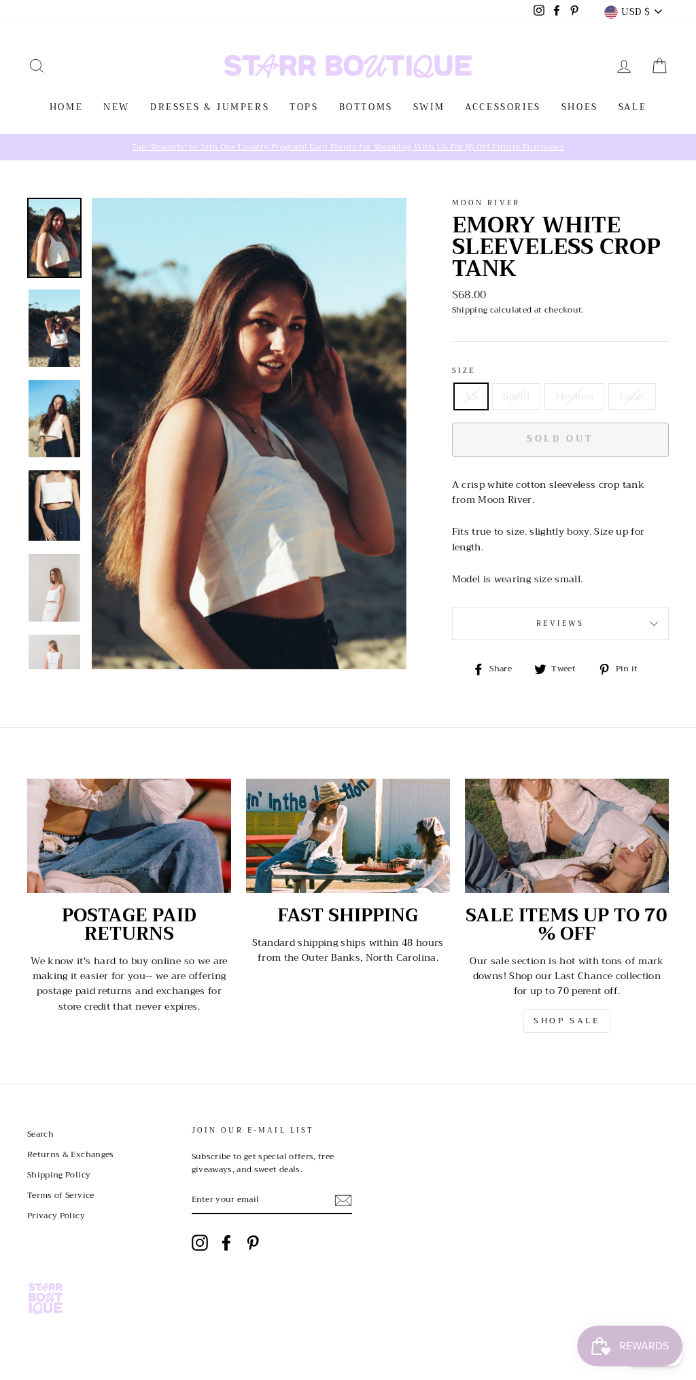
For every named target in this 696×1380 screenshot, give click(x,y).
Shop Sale (566, 1020)
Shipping (470, 310)
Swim (429, 107)
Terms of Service (60, 1195)
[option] (348, 147)
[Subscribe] (343, 1200)
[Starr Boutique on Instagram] (200, 1243)
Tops (304, 107)
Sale (632, 107)
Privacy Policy (56, 1215)
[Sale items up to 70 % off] (567, 836)
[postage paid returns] (129, 836)
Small (516, 396)
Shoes (579, 107)
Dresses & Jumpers (209, 107)
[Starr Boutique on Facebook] (226, 1243)
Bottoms (366, 107)
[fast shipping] (348, 836)
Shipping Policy (58, 1175)
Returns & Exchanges (70, 1154)
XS (471, 396)
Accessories (503, 107)
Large (632, 396)
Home (66, 107)
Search (40, 1134)
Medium (574, 396)
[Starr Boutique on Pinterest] (253, 1243)
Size (464, 371)
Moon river (486, 202)
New (116, 107)
